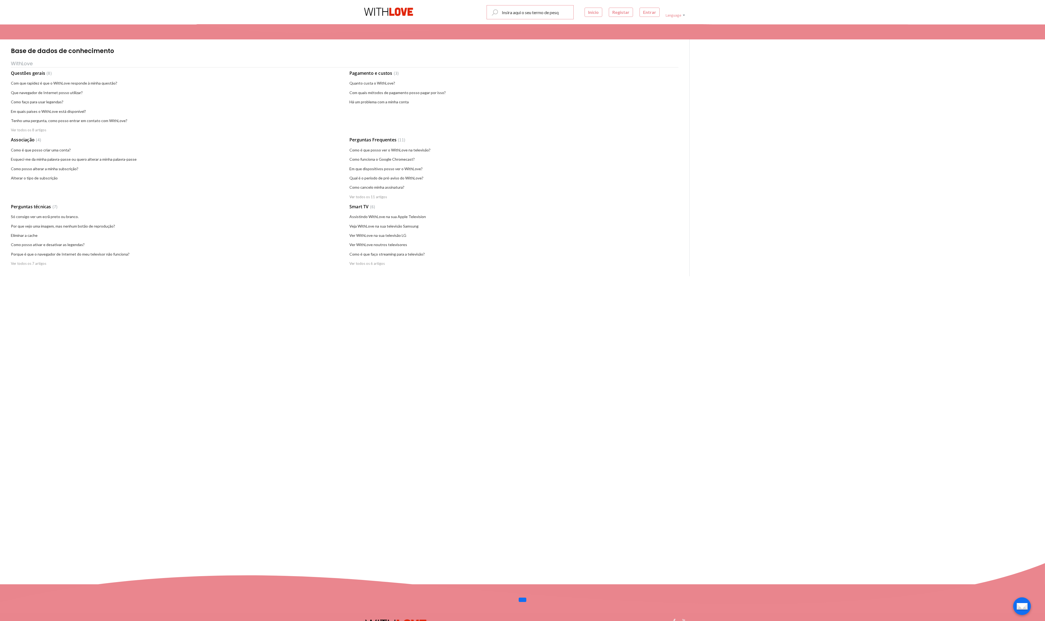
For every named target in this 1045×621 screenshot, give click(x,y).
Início (593, 12)
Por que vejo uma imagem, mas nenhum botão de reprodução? (63, 226)
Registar (620, 12)
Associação (25, 140)
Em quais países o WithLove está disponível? (48, 111)
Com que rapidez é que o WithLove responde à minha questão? (64, 83)
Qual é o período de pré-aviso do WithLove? (386, 178)
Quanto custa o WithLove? (372, 83)
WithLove (22, 63)
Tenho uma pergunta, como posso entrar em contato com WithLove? (69, 120)
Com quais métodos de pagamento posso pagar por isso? (397, 92)
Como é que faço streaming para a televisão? (387, 254)
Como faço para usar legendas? (37, 102)
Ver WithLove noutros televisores (378, 244)
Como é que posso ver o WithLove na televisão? (390, 150)
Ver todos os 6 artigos (367, 263)
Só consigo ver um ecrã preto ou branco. (45, 216)
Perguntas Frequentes (376, 140)
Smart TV (361, 207)
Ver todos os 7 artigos (28, 263)
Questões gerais (30, 73)
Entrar (649, 12)
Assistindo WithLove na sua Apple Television (387, 216)
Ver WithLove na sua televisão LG (377, 235)
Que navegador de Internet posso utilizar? (47, 92)
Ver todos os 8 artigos (28, 130)
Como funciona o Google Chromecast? (382, 159)
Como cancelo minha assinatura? (376, 187)
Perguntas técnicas (33, 207)
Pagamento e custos (373, 73)
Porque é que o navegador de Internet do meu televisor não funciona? (70, 254)
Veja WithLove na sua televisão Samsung (384, 226)
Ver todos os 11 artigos (368, 197)
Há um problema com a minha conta (379, 102)
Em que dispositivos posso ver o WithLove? (386, 168)
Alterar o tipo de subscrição (34, 178)
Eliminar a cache (24, 235)
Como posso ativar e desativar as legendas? (48, 244)
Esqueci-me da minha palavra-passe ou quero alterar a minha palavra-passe (74, 159)
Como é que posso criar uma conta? (41, 150)
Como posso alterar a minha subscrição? (44, 168)
